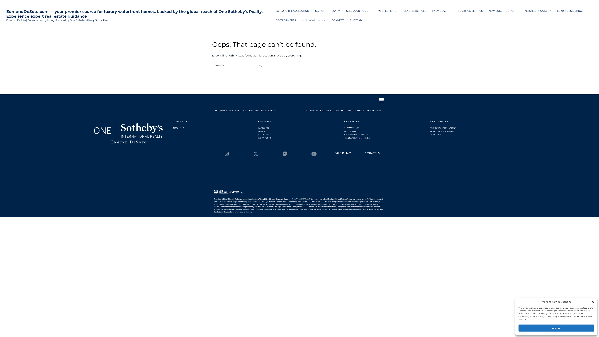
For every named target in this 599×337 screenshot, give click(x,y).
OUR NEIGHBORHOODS (442, 128)
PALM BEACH (440, 10)
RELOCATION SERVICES (357, 138)
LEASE (271, 110)
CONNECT (338, 20)
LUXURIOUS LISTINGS (570, 10)
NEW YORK (326, 110)
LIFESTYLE (435, 134)
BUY (334, 10)
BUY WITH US (351, 128)
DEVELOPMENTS (286, 20)
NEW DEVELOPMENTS (356, 134)
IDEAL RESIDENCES (414, 10)
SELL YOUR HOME (357, 10)
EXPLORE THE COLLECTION (292, 10)
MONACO (359, 110)
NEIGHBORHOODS (536, 10)
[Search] (260, 65)
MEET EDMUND (387, 10)
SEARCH (320, 10)
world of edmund (312, 20)
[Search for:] (233, 65)
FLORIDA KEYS (373, 110)
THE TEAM (356, 20)
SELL (263, 110)
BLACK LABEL (233, 110)
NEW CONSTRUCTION (502, 10)
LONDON (338, 110)
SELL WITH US (352, 131)
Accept (556, 328)
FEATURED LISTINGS (470, 10)
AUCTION (248, 110)
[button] (592, 301)
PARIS (349, 110)
